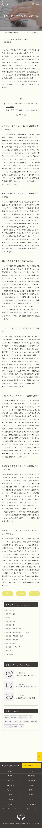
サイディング (17, 721)
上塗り (21, 726)
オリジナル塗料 (11, 614)
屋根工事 (8, 651)
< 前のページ (7, 594)
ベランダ (7, 726)
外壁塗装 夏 (10, 625)
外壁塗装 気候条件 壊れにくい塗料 (17, 632)
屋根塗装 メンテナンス (13, 647)
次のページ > (34, 594)
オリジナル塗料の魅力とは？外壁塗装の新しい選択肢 (21, 105)
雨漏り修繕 (9, 654)
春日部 (7, 717)
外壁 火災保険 (11, 621)
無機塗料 (33, 721)
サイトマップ (31, 809)
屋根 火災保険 (11, 643)
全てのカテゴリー (11, 610)
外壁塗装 (13, 717)
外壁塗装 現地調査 (12, 640)
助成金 (8, 618)
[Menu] (37, 3)
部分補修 (14, 726)
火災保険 (25, 721)
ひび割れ (24, 717)
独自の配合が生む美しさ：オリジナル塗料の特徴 (21, 111)
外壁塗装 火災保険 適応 (14, 636)
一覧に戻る (21, 594)
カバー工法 (8, 721)
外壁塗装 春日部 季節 (13, 629)
